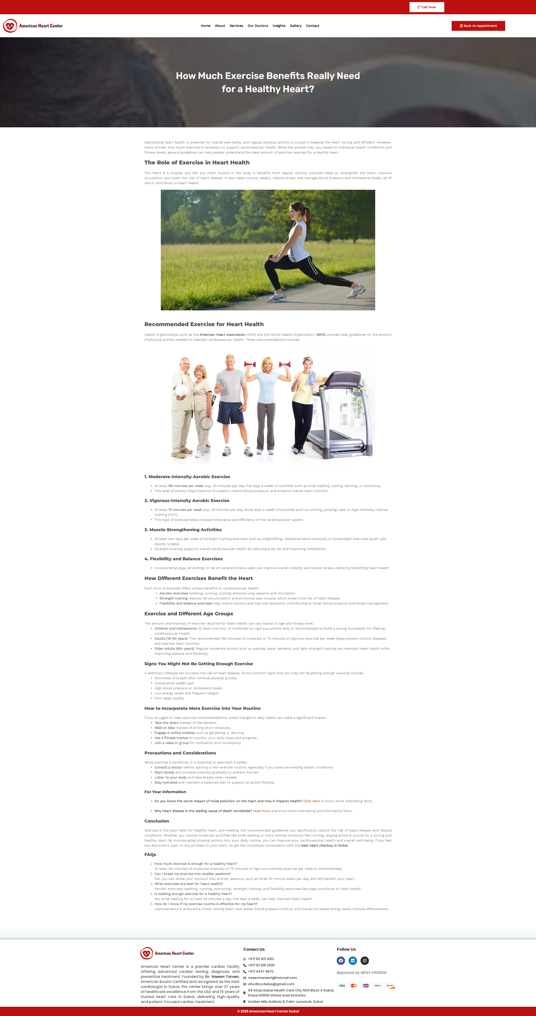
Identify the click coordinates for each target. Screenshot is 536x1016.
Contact (312, 26)
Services (236, 26)
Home (205, 26)
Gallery (296, 26)
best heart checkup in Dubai (324, 845)
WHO (321, 335)
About (220, 26)
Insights (279, 26)
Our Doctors (258, 26)
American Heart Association (222, 335)
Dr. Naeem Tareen (222, 976)
